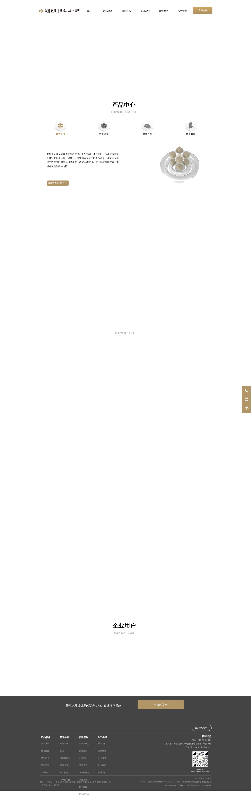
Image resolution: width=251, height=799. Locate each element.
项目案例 (145, 10)
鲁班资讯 (163, 10)
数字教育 (190, 133)
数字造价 (60, 133)
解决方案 (126, 10)
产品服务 (107, 10)
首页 (89, 10)
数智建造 (104, 133)
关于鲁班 (182, 10)
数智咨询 (147, 133)
